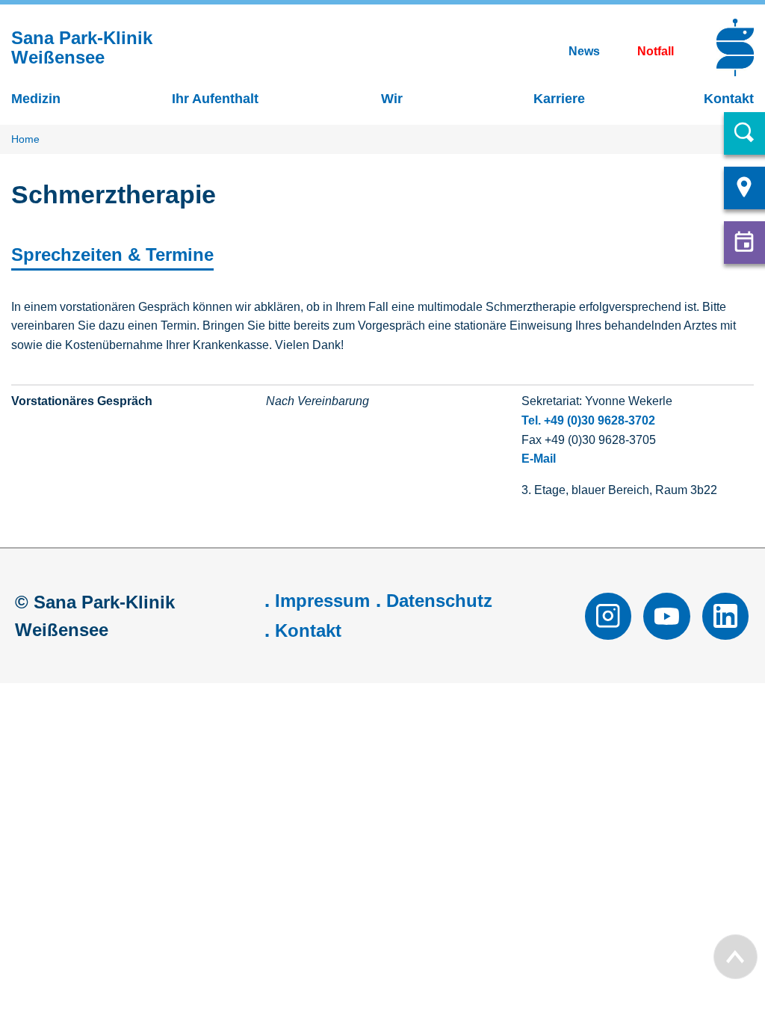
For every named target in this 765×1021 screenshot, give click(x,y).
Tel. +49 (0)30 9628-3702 (588, 420)
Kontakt (308, 630)
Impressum (322, 600)
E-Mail (538, 458)
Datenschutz (439, 600)
